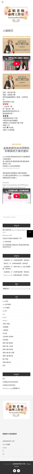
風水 (4, 365)
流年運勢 (5, 340)
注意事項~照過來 (8, 337)
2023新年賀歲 (7, 242)
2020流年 (5, 301)
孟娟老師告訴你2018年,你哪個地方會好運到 (16, 149)
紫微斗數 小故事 (8, 346)
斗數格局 (5, 330)
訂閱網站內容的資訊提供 (10, 382)
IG (3, 451)
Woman (5, 321)
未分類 (5, 333)
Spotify (5, 448)
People (4, 317)
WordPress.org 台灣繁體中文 (11, 388)
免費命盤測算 (18, 260)
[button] (1, 2)
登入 (4, 379)
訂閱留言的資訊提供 (9, 385)
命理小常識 (6, 324)
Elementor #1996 (7, 235)
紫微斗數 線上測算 (8, 353)
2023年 (5, 311)
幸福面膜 (5, 327)
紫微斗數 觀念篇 (25, 37)
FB (3, 454)
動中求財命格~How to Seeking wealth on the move (16, 231)
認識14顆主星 (7, 362)
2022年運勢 (6, 308)
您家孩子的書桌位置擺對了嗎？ (12, 238)
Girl (4, 314)
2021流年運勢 (7, 305)
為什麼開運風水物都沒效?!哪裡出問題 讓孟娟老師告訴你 (16, 246)
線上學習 (5, 359)
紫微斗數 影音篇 (16, 37)
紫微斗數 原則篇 (7, 37)
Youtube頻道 (6, 444)
